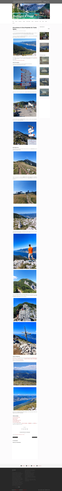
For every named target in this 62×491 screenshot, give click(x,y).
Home (13, 21)
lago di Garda (34, 357)
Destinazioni (20, 21)
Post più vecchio (35, 437)
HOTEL (35, 423)
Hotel (40, 21)
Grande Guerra (36, 21)
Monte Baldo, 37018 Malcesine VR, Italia (19, 434)
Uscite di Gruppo (28, 21)
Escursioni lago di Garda (16, 421)
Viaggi (46, 21)
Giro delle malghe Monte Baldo (17, 420)
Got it (48, 1)
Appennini (21, 359)
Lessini (31, 358)
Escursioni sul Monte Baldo (16, 417)
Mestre (30, 57)
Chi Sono (16, 21)
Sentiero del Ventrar (15, 418)
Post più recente (15, 437)
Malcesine (35, 57)
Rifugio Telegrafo (15, 419)
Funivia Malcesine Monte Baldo (20, 60)
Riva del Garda (15, 358)
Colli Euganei (35, 358)
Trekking (24, 21)
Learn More (45, 1)
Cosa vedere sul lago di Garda (17, 422)
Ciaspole (32, 21)
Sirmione (19, 358)
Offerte (43, 21)
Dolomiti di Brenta (27, 358)
